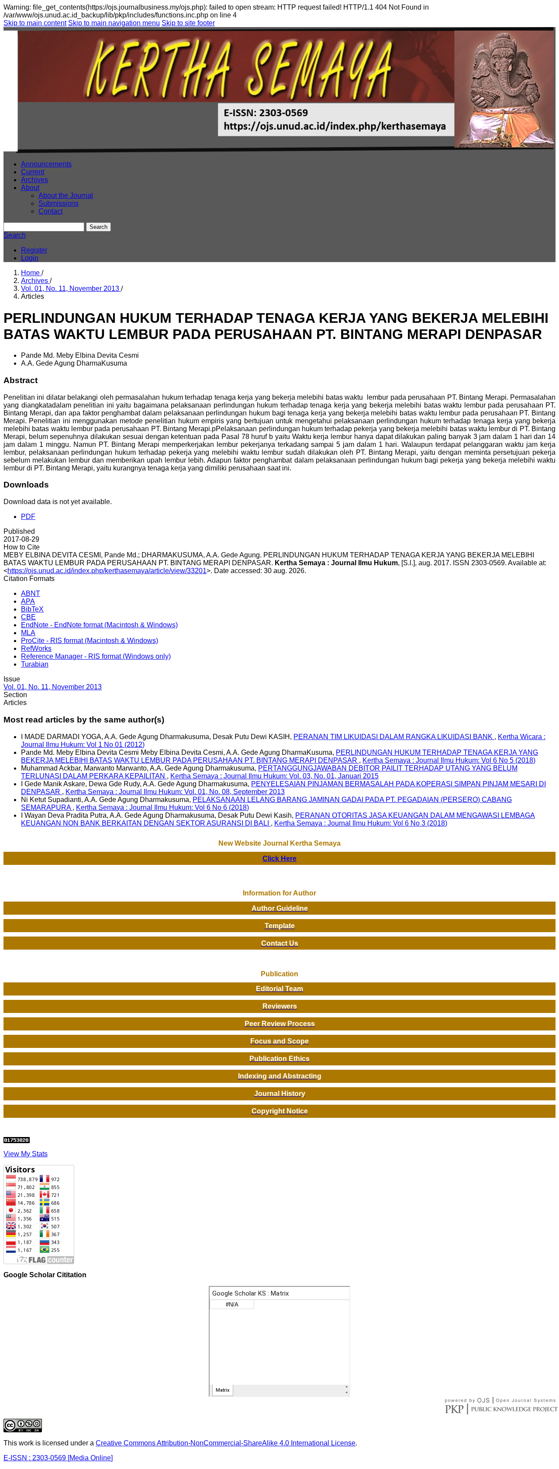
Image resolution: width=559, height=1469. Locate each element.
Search (98, 227)
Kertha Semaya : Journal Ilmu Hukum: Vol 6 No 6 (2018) (162, 807)
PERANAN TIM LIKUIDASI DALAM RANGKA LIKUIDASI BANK (393, 736)
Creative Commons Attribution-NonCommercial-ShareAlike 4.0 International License (225, 1443)
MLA (28, 632)
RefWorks (36, 648)
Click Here (279, 858)
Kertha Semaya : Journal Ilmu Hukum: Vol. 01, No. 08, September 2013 (175, 791)
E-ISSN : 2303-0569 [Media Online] (58, 1458)
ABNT (30, 593)
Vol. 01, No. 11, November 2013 (71, 288)
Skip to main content (34, 23)
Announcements (46, 164)
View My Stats (25, 1154)
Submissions (58, 203)
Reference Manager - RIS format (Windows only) (96, 656)
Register (34, 250)
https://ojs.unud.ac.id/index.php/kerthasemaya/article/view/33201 (107, 570)
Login (29, 258)
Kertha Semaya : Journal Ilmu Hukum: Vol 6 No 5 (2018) (448, 760)
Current (32, 172)
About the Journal (65, 195)
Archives (34, 179)
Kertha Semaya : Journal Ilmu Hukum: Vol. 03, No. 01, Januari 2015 (274, 776)
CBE (28, 617)
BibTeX (32, 609)
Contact (50, 211)
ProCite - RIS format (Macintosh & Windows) (89, 640)
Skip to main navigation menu (114, 23)
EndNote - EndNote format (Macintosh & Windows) (99, 625)
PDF (28, 516)
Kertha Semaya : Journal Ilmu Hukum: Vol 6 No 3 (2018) (360, 823)
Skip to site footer (188, 23)
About (30, 187)
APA (28, 601)
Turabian (34, 664)
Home (31, 273)
